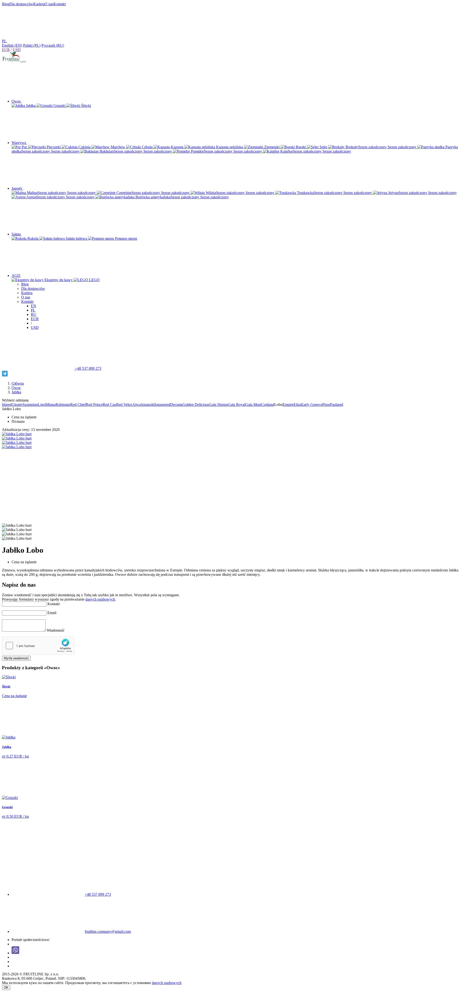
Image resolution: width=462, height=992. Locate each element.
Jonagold (147, 404)
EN (33, 306)
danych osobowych (100, 599)
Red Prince (94, 404)
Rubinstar (63, 404)
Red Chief (78, 404)
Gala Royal (236, 404)
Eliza (297, 404)
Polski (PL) (31, 45)
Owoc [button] (17, 101)
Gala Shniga (218, 404)
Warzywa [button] (19, 143)
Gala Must (253, 404)
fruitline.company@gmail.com (108, 931)
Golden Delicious (195, 404)
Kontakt (59, 4)
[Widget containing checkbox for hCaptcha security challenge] (38, 645)
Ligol (42, 404)
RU (33, 314)
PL (33, 310)
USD (17, 50)
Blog (5, 4)
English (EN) (12, 45)
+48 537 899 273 (87, 368)
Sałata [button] (17, 234)
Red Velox (124, 404)
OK (6, 987)
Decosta (176, 404)
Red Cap (109, 404)
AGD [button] (16, 275)
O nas (49, 4)
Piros (326, 404)
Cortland (267, 404)
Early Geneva (311, 404)
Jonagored (162, 404)
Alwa (136, 404)
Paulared (336, 404)
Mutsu (51, 404)
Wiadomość (55, 630)
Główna (18, 383)
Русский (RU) (52, 45)
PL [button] (4, 41)
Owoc (16, 388)
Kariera (39, 4)
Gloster (17, 404)
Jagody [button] (17, 188)
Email (51, 613)
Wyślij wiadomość (16, 658)
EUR (6, 50)
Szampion (30, 404)
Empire (288, 404)
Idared (7, 404)
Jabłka (16, 392)
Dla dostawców (21, 4)
